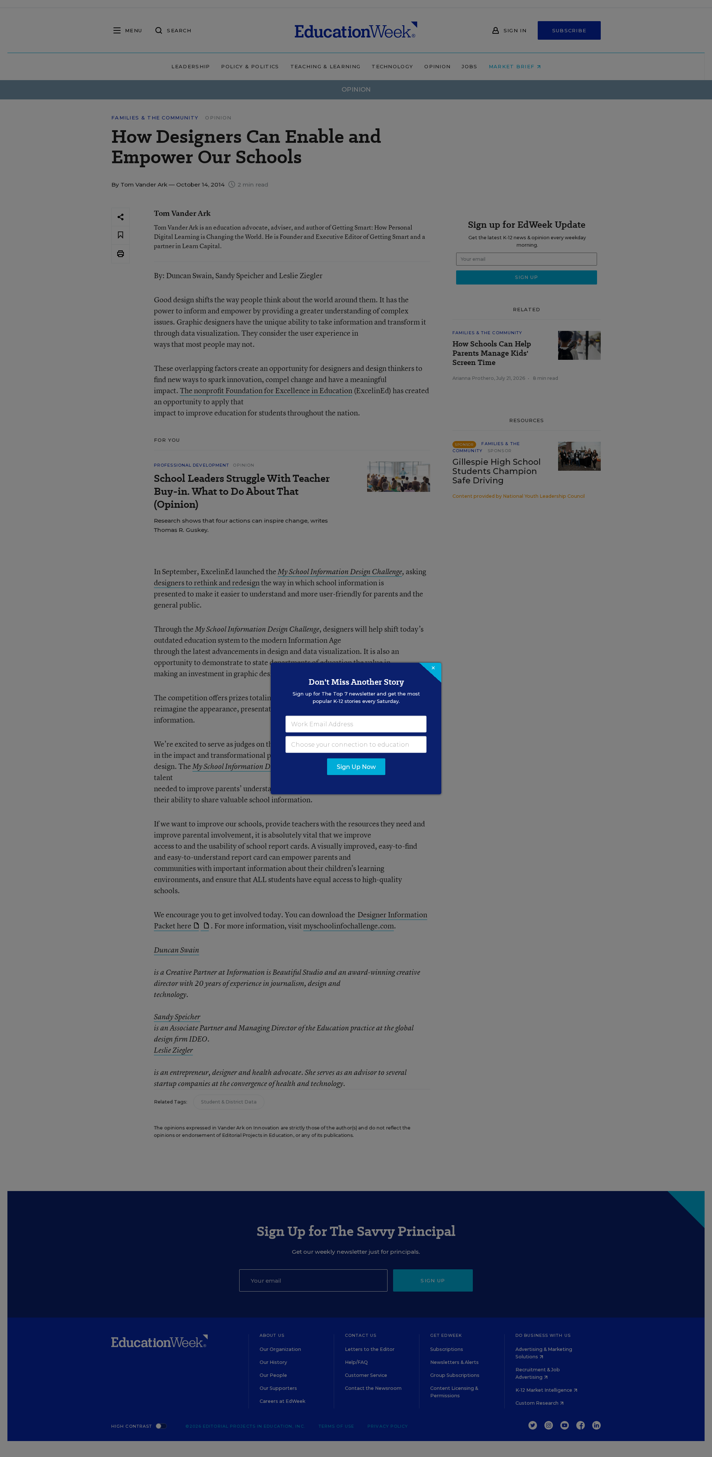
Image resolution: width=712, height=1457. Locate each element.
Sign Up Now (356, 766)
